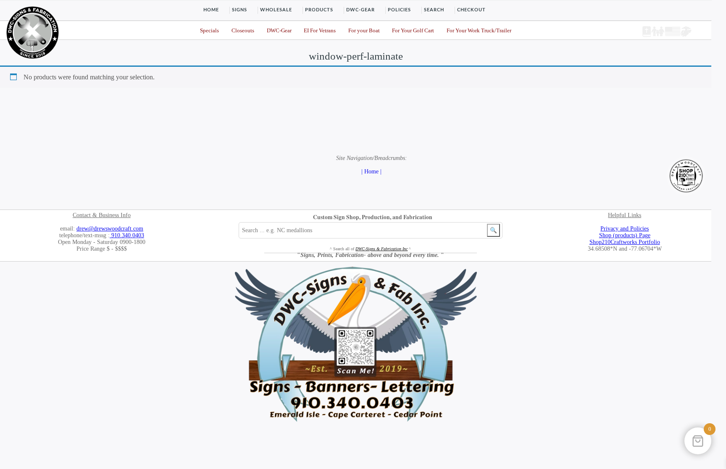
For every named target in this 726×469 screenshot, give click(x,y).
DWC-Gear (360, 10)
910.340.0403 (127, 235)
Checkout (471, 10)
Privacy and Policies (624, 228)
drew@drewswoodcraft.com (109, 228)
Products (319, 10)
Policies (399, 10)
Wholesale (276, 10)
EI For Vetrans (320, 31)
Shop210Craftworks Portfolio (624, 242)
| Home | (371, 171)
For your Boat (364, 31)
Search (434, 10)
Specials (209, 31)
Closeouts (242, 31)
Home (211, 10)
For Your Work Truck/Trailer (479, 31)
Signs (239, 10)
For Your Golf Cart (413, 31)
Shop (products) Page (624, 235)
